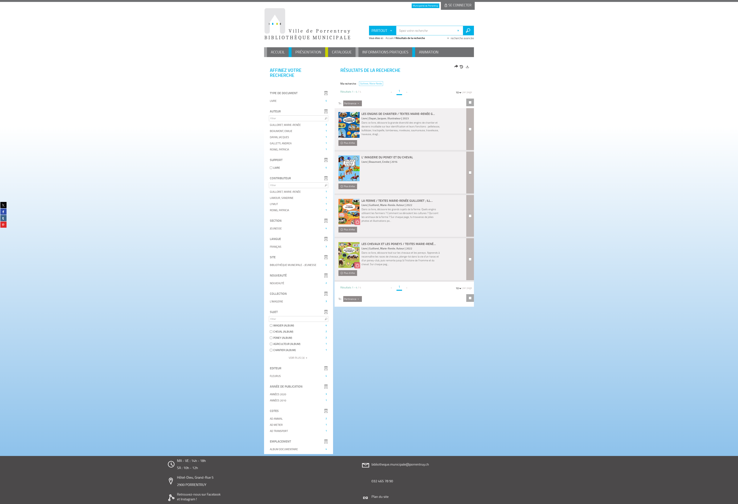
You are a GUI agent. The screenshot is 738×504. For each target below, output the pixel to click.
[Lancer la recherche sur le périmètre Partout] (468, 30)
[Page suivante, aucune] (407, 92)
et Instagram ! (187, 499)
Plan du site (380, 496)
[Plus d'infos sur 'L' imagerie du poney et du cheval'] (349, 168)
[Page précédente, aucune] (391, 92)
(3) (297, 358)
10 (457, 92)
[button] (298, 101)
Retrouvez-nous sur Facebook (199, 494)
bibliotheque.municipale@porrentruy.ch (400, 464)
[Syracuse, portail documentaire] (307, 24)
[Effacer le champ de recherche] (458, 30)
